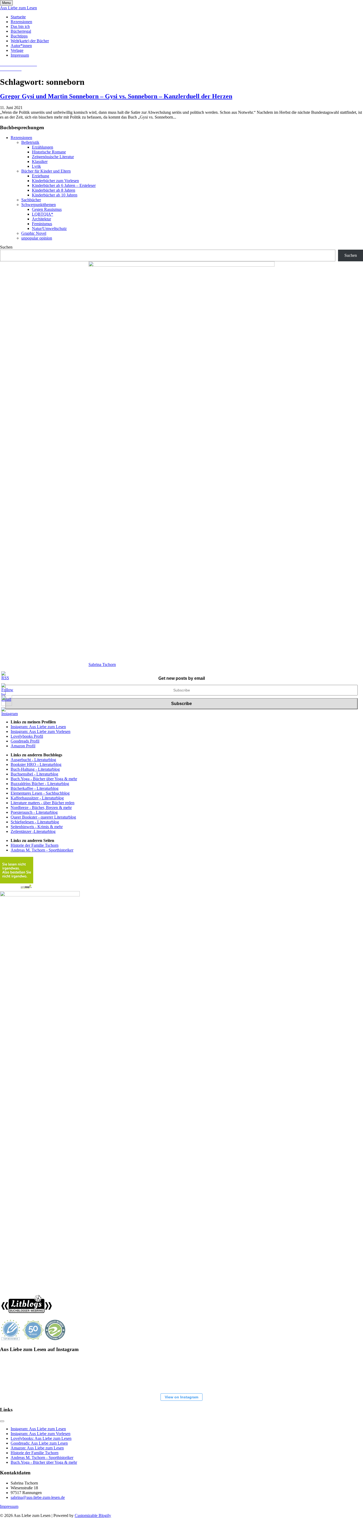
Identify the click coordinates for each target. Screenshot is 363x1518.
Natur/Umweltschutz (49, 228)
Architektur (41, 219)
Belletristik (30, 142)
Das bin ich (20, 26)
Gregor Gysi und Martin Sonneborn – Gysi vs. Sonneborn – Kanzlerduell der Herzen (116, 96)
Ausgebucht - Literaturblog (33, 759)
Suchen (6, 247)
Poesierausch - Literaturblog (34, 812)
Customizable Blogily (93, 1515)
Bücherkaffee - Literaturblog (34, 788)
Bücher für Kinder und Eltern (46, 171)
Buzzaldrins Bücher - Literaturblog (40, 783)
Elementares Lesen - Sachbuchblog (40, 793)
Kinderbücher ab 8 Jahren (53, 190)
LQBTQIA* (42, 214)
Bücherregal (21, 31)
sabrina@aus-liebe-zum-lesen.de (38, 1497)
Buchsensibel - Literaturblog (34, 774)
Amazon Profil (23, 746)
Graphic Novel (33, 233)
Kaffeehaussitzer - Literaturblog (37, 798)
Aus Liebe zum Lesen (18, 8)
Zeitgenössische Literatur (53, 156)
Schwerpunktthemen (38, 204)
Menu (6, 3)
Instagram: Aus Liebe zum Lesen (38, 726)
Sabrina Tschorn (102, 664)
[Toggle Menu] (2, 1421)
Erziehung (40, 176)
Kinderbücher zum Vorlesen (55, 180)
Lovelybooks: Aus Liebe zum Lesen (41, 1438)
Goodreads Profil (25, 741)
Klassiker (40, 161)
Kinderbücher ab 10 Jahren (54, 195)
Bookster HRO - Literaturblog (36, 764)
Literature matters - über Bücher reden (42, 802)
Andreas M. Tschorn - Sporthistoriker (42, 850)
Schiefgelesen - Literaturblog (35, 822)
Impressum (20, 55)
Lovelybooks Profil (27, 736)
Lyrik (36, 166)
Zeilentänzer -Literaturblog (33, 831)
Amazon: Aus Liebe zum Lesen (37, 1448)
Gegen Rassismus (47, 209)
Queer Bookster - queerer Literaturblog (43, 817)
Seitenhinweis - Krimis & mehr (37, 826)
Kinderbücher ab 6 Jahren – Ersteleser (64, 185)
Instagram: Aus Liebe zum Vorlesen (40, 731)
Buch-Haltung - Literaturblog (35, 769)
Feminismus (42, 223)
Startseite (18, 17)
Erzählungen (42, 147)
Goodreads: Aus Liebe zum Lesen (39, 1443)
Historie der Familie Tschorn (34, 845)
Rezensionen (21, 21)
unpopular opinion (36, 238)
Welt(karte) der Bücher (30, 41)
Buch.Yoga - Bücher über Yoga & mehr (44, 779)
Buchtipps (19, 36)
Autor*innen (21, 45)
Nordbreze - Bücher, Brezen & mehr (41, 807)
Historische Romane (49, 152)
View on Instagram (181, 1397)
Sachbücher (31, 200)
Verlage (17, 50)
